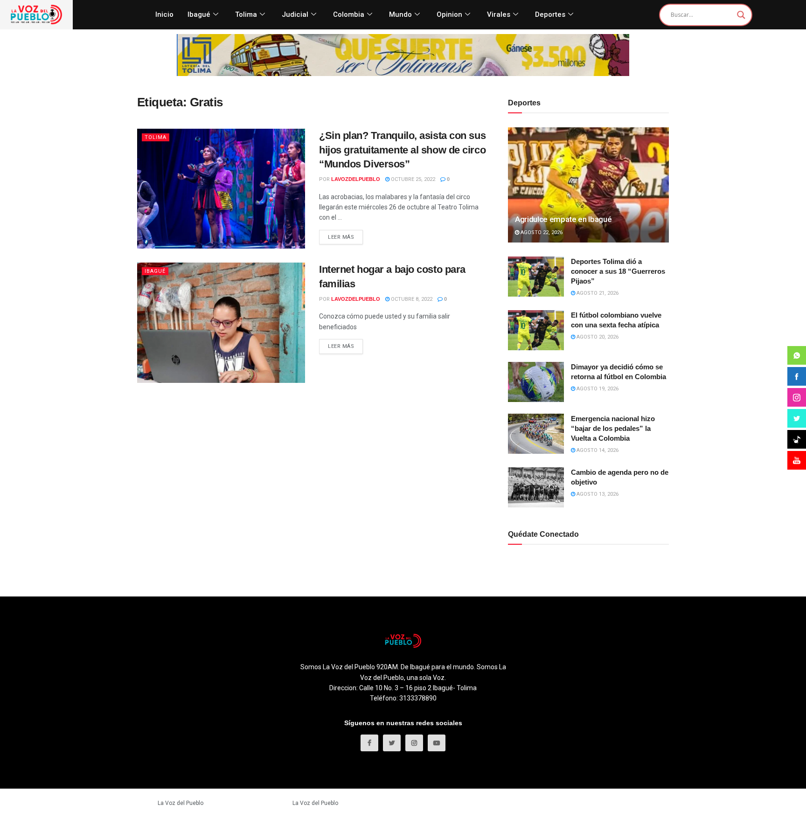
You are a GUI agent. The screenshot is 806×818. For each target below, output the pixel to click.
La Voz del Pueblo (180, 803)
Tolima (246, 14)
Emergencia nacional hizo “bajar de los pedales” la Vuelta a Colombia (613, 428)
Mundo (400, 14)
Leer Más (341, 237)
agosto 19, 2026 (596, 389)
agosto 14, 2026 (596, 450)
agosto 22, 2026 (541, 232)
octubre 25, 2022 (412, 179)
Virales (498, 14)
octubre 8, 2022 (410, 299)
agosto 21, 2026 (596, 293)
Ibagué (199, 14)
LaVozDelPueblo (355, 179)
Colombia (348, 14)
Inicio (164, 14)
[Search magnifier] (741, 14)
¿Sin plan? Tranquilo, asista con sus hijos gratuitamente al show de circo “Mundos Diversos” (402, 150)
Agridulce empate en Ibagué (563, 219)
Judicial (295, 14)
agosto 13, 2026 (596, 494)
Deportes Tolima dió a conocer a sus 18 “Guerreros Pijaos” (618, 271)
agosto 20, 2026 (596, 337)
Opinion (449, 14)
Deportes (550, 14)
